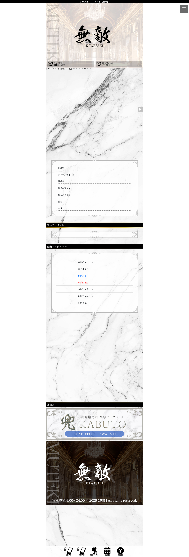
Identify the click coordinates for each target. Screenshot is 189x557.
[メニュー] (184, 9)
